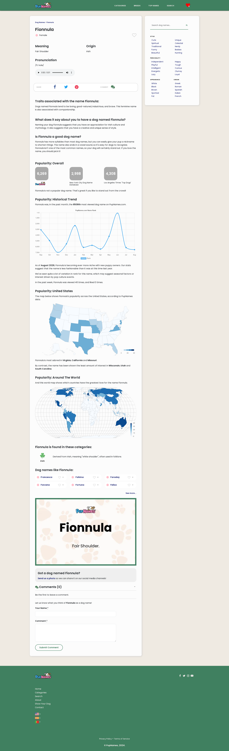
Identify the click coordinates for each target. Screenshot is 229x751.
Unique (178, 40)
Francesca (46, 477)
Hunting (178, 52)
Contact (39, 707)
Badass (178, 49)
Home (38, 688)
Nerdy (177, 46)
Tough (178, 65)
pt (40, 722)
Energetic (155, 71)
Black (153, 86)
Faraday (115, 477)
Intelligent (156, 68)
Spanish (178, 89)
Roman (178, 86)
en (40, 714)
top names (153, 5)
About (38, 700)
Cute (153, 40)
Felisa (113, 484)
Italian (177, 93)
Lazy (153, 74)
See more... (131, 493)
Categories (41, 692)
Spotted (155, 93)
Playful (154, 65)
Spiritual (155, 43)
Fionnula (50, 22)
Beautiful (155, 52)
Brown (154, 89)
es (39, 718)
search (170, 5)
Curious (178, 68)
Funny (154, 49)
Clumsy (178, 71)
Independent (157, 61)
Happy (178, 61)
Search (38, 696)
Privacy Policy (105, 738)
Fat (152, 96)
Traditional (156, 46)
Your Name (41, 608)
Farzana (45, 484)
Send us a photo (46, 578)
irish (42, 461)
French (178, 96)
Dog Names (40, 22)
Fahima (80, 477)
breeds (137, 5)
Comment (41, 621)
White (154, 83)
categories (120, 5)
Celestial (179, 43)
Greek (177, 83)
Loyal (177, 74)
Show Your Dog (42, 703)
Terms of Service (122, 738)
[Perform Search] (186, 25)
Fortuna (80, 484)
